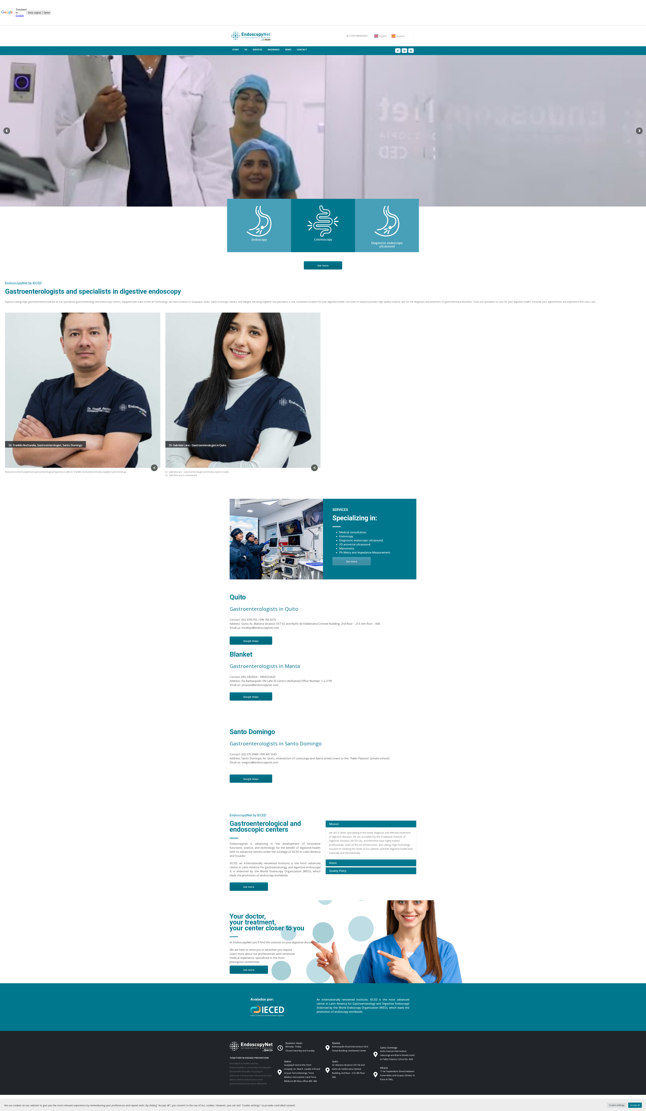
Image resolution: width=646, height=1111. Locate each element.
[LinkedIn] (411, 50)
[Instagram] (404, 50)
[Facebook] (398, 50)
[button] (616, 1105)
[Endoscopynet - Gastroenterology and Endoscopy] (251, 36)
